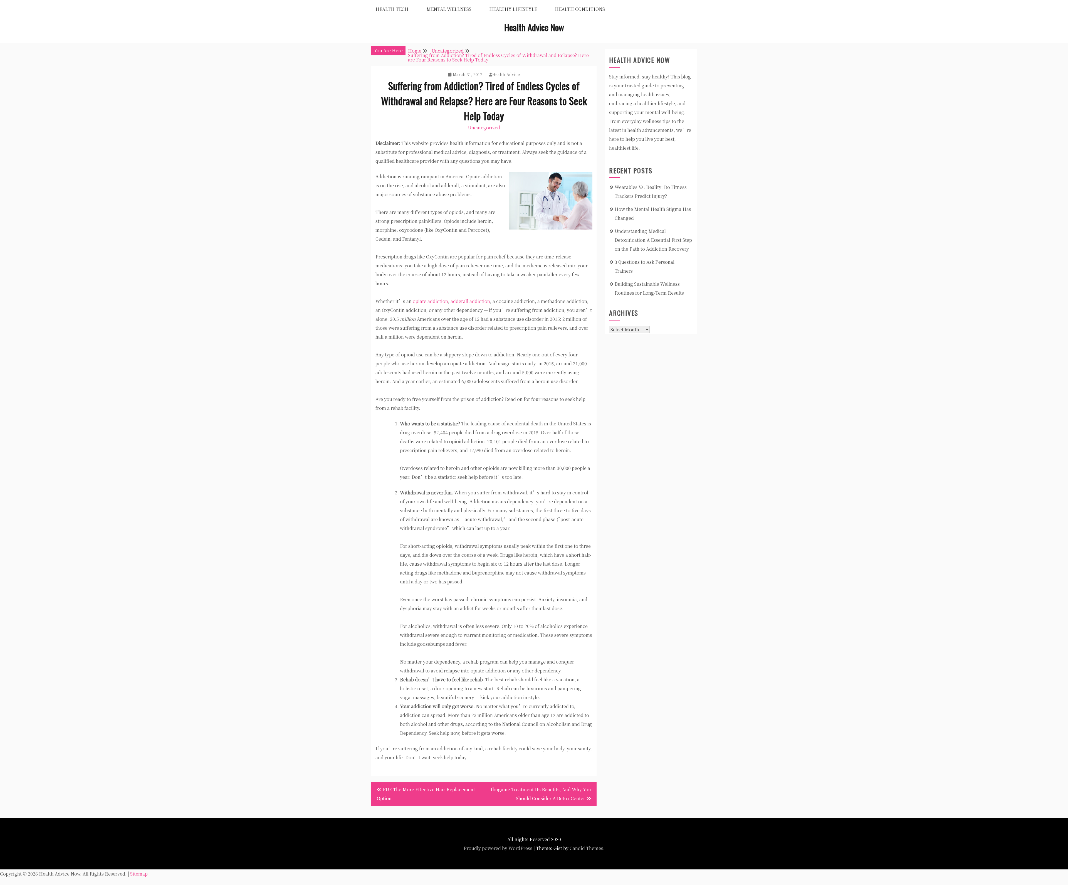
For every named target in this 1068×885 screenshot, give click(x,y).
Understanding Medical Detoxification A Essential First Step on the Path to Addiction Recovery (653, 240)
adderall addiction (470, 301)
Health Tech (392, 9)
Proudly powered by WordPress (498, 848)
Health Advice (506, 74)
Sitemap (139, 874)
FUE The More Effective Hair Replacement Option (426, 794)
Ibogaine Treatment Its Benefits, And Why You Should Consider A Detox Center (541, 794)
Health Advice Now (534, 27)
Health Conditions (580, 9)
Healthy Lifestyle (513, 9)
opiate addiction (430, 301)
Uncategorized (484, 127)
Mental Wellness (448, 9)
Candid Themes (586, 848)
